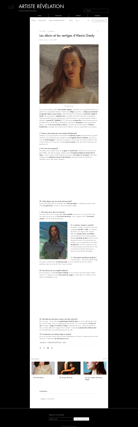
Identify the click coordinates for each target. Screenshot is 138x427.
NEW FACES (42, 20)
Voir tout (105, 358)
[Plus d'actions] (98, 31)
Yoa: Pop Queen (38, 377)
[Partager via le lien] (52, 348)
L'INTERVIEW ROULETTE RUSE (54, 342)
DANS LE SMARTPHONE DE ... (57, 20)
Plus (77, 20)
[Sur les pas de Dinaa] (69, 368)
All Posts (33, 20)
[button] (88, 20)
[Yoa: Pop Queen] (43, 368)
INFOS (71, 20)
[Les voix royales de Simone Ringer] (94, 368)
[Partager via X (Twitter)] (44, 348)
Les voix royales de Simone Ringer (93, 378)
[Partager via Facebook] (40, 348)
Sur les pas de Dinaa (65, 377)
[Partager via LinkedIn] (48, 348)
